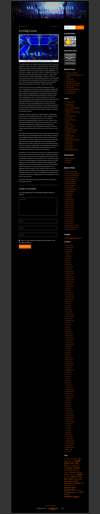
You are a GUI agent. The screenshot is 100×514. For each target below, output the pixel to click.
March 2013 (69, 331)
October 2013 (69, 318)
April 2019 (68, 262)
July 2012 (68, 348)
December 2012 (70, 337)
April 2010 (68, 406)
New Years (68, 479)
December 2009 (70, 415)
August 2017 (69, 275)
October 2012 (69, 342)
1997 (75, 459)
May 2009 (68, 430)
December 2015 (70, 286)
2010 (66, 463)
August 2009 (69, 423)
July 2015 (68, 288)
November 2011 (70, 365)
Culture (76, 468)
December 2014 (70, 294)
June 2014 (68, 305)
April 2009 (68, 432)
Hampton (66, 474)
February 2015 (69, 292)
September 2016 (70, 281)
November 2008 (70, 443)
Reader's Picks (78, 479)
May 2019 (68, 260)
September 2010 (70, 395)
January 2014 (69, 312)
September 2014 (70, 299)
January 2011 (69, 387)
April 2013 (68, 329)
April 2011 (68, 380)
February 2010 (69, 410)
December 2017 (70, 271)
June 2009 (68, 428)
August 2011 (69, 372)
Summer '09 (69, 483)
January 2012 (69, 361)
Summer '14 (74, 485)
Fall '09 (66, 470)
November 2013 (70, 316)
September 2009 (70, 421)
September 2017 (70, 273)
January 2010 (69, 413)
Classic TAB (75, 466)
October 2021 (69, 249)
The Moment (69, 492)
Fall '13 (77, 470)
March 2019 (69, 264)
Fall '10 (72, 470)
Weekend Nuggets (71, 497)
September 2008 (70, 447)
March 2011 (68, 382)
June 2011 (68, 376)
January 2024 (69, 245)
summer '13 (67, 485)
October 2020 (69, 256)
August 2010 (69, 398)
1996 (72, 459)
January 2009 (69, 438)
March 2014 (69, 309)
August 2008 (69, 449)
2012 (77, 464)
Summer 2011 (70, 488)
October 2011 (69, 367)
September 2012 (70, 344)
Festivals (72, 472)
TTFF (81, 492)
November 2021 (70, 247)
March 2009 (69, 434)
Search (80, 27)
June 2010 (68, 402)
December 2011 (70, 363)
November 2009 (70, 417)
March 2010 (69, 408)
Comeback (68, 468)
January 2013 (69, 335)
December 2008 (70, 440)
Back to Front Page (50, 505)
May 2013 (68, 327)
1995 (68, 459)
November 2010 (70, 391)
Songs (76, 481)
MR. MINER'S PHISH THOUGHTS (50, 10)
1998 (79, 459)
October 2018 (69, 266)
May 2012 (68, 352)
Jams (80, 474)
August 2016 (69, 284)
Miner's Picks (76, 477)
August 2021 (69, 251)
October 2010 (69, 393)
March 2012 (69, 357)
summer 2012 (69, 490)
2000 (69, 461)
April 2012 (68, 355)
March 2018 (69, 269)
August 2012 (69, 346)
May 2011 (68, 378)
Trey (76, 492)
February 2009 (69, 436)
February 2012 (69, 359)
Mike (69, 477)
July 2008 (68, 451)
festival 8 (66, 472)
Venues (67, 494)
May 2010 (68, 404)
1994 (65, 459)
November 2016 (70, 279)
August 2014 (69, 301)
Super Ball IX (78, 490)
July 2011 (68, 374)
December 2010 (70, 389)
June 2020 (68, 258)
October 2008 (69, 445)
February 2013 (69, 333)
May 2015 (68, 290)
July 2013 (68, 322)
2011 (72, 464)
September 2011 (70, 370)
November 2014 (70, 296)
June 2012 (68, 350)
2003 (73, 461)
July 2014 (68, 303)
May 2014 (68, 307)
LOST (65, 477)
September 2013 (70, 320)
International (73, 474)
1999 (65, 461)
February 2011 (69, 385)
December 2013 (70, 314)
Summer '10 (78, 483)
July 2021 (68, 254)
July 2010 (68, 400)
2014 (70, 466)
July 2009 (68, 425)
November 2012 (70, 339)
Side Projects (68, 481)
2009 (77, 461)
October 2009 (69, 419)
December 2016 (70, 277)
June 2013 (68, 324)
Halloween (79, 472)
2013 (66, 466)
